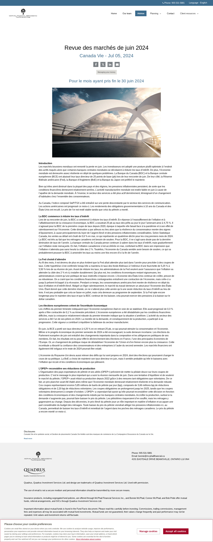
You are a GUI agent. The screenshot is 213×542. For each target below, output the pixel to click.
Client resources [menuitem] (188, 14)
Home (114, 13)
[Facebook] (96, 64)
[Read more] (28, 438)
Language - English (198, 2)
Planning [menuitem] (154, 14)
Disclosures (29, 431)
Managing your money (106, 72)
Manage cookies (148, 531)
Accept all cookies (176, 531)
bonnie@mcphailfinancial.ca (151, 456)
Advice (140, 13)
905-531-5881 (178, 3)
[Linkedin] (110, 64)
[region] (106, 530)
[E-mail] (117, 64)
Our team (127, 13)
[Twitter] (103, 64)
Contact (170, 13)
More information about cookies (88, 539)
